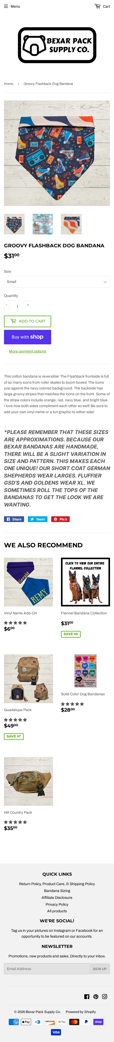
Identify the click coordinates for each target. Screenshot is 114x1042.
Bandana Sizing (57, 891)
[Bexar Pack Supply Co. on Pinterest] (96, 998)
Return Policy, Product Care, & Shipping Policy (57, 884)
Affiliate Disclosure (57, 898)
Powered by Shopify (81, 1012)
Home (8, 84)
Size (7, 271)
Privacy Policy (57, 904)
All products (57, 911)
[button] (16, 623)
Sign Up (100, 969)
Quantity (11, 296)
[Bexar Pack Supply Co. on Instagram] (104, 998)
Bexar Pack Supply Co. (43, 1012)
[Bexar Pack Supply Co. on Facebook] (87, 998)
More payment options (27, 351)
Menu (15, 6)
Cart (106, 6)
